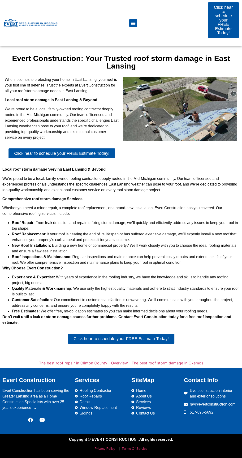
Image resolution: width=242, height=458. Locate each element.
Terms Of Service (134, 448)
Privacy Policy (105, 448)
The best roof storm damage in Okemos (167, 363)
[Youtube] (42, 420)
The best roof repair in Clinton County (73, 363)
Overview (119, 363)
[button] (133, 23)
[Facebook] (30, 420)
